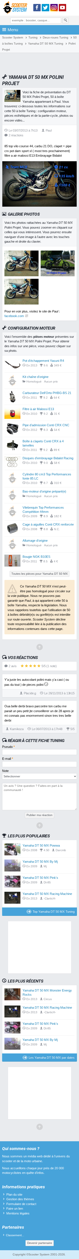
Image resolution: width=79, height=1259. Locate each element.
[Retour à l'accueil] (16, 8)
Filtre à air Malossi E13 (38, 409)
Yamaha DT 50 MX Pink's (40, 877)
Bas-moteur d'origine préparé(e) (44, 491)
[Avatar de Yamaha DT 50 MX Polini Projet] (21, 275)
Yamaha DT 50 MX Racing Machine (47, 894)
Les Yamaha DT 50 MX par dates (52, 1057)
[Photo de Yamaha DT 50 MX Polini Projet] (58, 275)
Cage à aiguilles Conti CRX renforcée (48, 524)
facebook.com (14, 316)
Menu (13, 29)
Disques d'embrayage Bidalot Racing (48, 458)
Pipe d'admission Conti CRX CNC (46, 425)
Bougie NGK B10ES (36, 556)
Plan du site (14, 1194)
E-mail (7, 758)
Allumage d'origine (35, 540)
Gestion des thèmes (20, 1199)
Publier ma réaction (39, 815)
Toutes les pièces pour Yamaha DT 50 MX (39, 573)
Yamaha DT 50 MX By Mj (40, 861)
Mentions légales (17, 1213)
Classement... (15, 1235)
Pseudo (8, 746)
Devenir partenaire (39, 1243)
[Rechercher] (65, 20)
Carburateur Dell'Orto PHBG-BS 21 (47, 393)
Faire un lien (14, 1208)
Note (5, 771)
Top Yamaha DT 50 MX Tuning (54, 911)
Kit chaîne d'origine (35, 377)
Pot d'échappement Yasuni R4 (43, 360)
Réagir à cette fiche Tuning (36, 740)
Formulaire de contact (21, 1204)
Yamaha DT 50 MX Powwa (41, 845)
